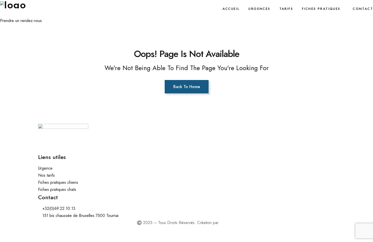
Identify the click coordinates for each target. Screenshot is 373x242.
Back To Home (186, 87)
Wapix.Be (228, 223)
